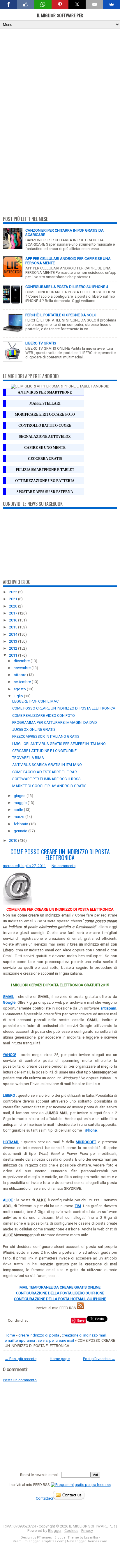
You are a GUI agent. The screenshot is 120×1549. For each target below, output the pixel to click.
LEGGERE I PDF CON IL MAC (35, 701)
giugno (20, 796)
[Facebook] (8, 4)
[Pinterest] (60, 4)
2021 (13, 599)
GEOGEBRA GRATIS (45, 459)
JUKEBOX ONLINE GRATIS (34, 729)
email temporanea (20, 1340)
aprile (19, 809)
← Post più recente (20, 1359)
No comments (63, 866)
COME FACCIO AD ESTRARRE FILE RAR (44, 772)
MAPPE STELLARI (45, 403)
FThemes (44, 1537)
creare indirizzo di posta (38, 1335)
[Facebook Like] (25, 4)
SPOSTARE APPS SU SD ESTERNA (45, 492)
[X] (77, 4)
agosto (20, 689)
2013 (13, 641)
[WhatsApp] (43, 4)
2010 (13, 840)
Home (10, 1335)
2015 (13, 627)
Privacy (87, 1530)
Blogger (54, 1530)
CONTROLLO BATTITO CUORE (44, 426)
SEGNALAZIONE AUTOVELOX (45, 437)
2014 (13, 634)
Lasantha (91, 1537)
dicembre (22, 661)
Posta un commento (20, 1380)
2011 (13, 655)
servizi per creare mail (56, 1340)
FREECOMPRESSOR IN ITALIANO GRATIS (46, 736)
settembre (23, 682)
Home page (60, 1359)
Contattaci (44, 1498)
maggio (21, 803)
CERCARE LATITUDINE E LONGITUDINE (44, 750)
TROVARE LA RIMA (28, 757)
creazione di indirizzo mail (84, 1335)
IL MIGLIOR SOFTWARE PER (60, 15)
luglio (19, 696)
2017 (13, 613)
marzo (19, 816)
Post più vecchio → (99, 1359)
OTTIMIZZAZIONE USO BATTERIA (45, 481)
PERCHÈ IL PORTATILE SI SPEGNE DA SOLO (60, 315)
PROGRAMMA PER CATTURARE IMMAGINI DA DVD (54, 722)
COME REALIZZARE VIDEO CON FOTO (43, 715)
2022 (13, 592)
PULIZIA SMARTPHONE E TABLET (45, 470)
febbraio (21, 824)
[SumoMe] (111, 4)
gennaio (21, 831)
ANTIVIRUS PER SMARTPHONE (45, 392)
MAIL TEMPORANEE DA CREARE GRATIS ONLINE (60, 1287)
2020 (13, 606)
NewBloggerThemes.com (87, 1541)
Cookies (71, 1530)
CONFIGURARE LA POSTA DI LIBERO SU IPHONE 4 (66, 287)
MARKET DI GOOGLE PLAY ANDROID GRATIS (49, 786)
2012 (13, 648)
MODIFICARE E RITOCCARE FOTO (45, 414)
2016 (13, 620)
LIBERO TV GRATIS (40, 343)
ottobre (20, 675)
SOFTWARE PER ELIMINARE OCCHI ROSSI (47, 779)
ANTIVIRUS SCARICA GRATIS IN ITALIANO (47, 764)
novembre (22, 668)
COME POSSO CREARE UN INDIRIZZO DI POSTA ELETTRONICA (63, 708)
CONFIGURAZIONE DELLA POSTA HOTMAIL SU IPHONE (60, 1299)
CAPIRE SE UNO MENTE (45, 448)
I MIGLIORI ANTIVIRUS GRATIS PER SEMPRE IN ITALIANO (59, 744)
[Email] (94, 4)
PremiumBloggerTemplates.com (38, 1541)
